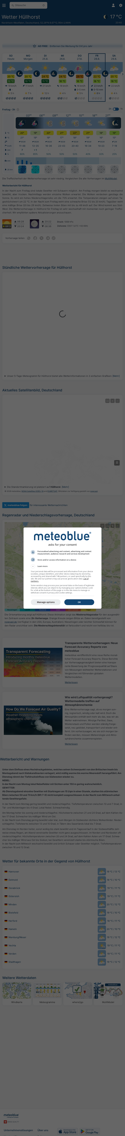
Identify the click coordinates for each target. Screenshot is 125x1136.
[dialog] (62, 568)
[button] (62, 566)
